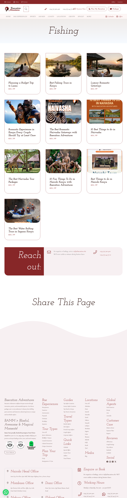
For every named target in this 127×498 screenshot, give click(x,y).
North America (110, 407)
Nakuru (87, 420)
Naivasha (87, 414)
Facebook (108, 450)
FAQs (43, 458)
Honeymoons (45, 407)
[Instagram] (110, 462)
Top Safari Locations (69, 403)
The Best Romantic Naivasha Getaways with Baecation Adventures (63, 132)
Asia (107, 413)
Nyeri (86, 448)
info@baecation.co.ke (80, 251)
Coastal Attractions (47, 441)
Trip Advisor (109, 447)
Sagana (87, 431)
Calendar (66, 447)
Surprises (44, 424)
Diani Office (53, 483)
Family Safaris (67, 424)
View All (44, 432)
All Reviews (109, 442)
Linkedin (108, 453)
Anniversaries (45, 413)
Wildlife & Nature (46, 438)
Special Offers (67, 450)
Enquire (108, 433)
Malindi (87, 440)
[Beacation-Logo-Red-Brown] (12, 9)
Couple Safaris (67, 432)
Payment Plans (110, 430)
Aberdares (87, 406)
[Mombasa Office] (9, 483)
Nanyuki (87, 423)
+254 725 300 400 (105, 251)
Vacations (44, 410)
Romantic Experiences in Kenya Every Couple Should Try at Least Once (22, 132)
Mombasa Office (22, 483)
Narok (86, 417)
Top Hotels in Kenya (69, 409)
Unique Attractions (47, 446)
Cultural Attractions (47, 443)
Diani (86, 409)
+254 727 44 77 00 (105, 255)
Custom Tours (67, 453)
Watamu (87, 437)
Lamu (86, 434)
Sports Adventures (46, 435)
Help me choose (110, 428)
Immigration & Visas (47, 461)
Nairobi (87, 412)
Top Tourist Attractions (69, 412)
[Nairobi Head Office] (9, 471)
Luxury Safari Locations (70, 406)
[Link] (45, 9)
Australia (108, 416)
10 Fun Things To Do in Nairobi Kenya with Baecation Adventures (62, 182)
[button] (26, 8)
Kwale (86, 445)
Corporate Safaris (68, 435)
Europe (108, 410)
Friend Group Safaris (69, 429)
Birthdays (44, 421)
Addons (65, 455)
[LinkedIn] (113, 462)
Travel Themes (67, 458)
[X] (115, 462)
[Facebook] (107, 462)
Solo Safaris (67, 427)
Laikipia (87, 426)
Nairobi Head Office (25, 471)
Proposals (44, 416)
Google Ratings (110, 444)
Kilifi (86, 442)
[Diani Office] (43, 483)
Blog (86, 456)
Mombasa (87, 428)
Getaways (44, 418)
